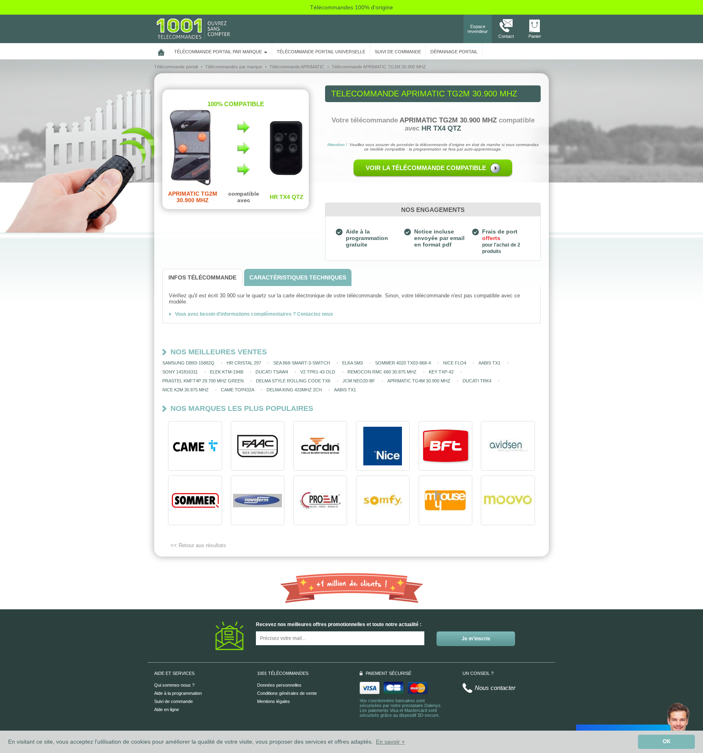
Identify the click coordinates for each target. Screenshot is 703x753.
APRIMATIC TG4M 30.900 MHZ (418, 380)
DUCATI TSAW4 (271, 371)
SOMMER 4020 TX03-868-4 (403, 362)
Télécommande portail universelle (321, 51)
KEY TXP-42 (441, 371)
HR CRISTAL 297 (244, 362)
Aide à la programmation (178, 693)
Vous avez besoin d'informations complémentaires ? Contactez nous (254, 314)
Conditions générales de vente (287, 693)
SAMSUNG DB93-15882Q (188, 362)
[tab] (202, 277)
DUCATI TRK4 (477, 380)
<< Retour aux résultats (198, 545)
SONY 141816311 (180, 371)
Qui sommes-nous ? (174, 685)
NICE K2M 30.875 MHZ (185, 389)
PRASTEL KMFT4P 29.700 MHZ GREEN (203, 380)
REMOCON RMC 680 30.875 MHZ (382, 371)
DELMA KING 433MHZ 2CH (294, 389)
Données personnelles (279, 685)
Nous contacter (495, 687)
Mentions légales (273, 701)
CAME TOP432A (237, 389)
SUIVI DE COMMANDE (398, 51)
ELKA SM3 (352, 362)
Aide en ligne (166, 709)
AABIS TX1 (489, 362)
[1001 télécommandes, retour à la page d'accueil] (161, 51)
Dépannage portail (454, 51)
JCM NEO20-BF (359, 380)
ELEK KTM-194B (226, 371)
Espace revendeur (477, 29)
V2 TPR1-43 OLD (317, 371)
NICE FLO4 (454, 362)
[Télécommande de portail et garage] (193, 28)
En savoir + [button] (390, 741)
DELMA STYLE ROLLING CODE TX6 (293, 380)
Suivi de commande (173, 701)
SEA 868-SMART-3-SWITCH (301, 362)
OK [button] (666, 741)
